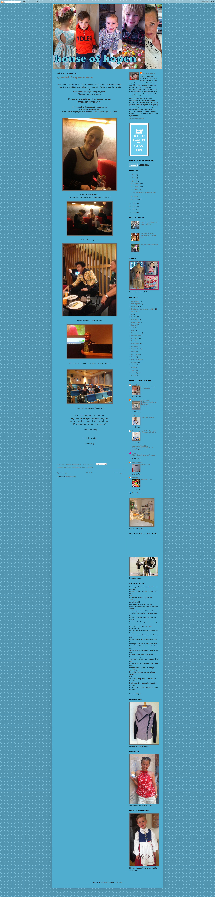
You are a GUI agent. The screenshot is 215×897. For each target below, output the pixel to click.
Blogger (119, 882)
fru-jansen (136, 477)
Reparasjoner (136, 359)
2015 (134, 178)
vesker (133, 375)
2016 (134, 175)
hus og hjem (135, 322)
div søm (134, 312)
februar (136, 199)
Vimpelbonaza (145, 464)
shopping (134, 362)
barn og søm (135, 304)
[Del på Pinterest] (105, 464)
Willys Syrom (137, 493)
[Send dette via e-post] (97, 464)
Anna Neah (136, 385)
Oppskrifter (135, 349)
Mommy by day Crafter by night (144, 431)
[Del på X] (101, 464)
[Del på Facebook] (103, 464)
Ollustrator (105, 882)
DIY (132, 314)
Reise (133, 357)
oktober (137, 190)
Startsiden (90, 473)
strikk (133, 367)
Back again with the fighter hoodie (143, 448)
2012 (134, 206)
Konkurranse (135, 333)
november (137, 187)
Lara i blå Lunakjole (147, 417)
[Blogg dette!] (99, 464)
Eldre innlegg (117, 473)
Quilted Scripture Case (148, 432)
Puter (133, 351)
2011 (134, 209)
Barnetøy (134, 306)
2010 (134, 212)
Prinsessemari (137, 462)
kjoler (133, 330)
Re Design (135, 354)
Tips (132, 370)
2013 (134, 203)
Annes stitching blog (140, 446)
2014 (134, 181)
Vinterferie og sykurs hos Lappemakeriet (149, 223)
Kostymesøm (136, 335)
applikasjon (135, 301)
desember (137, 183)
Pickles (134, 453)
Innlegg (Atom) (71, 476)
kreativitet (134, 338)
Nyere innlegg (62, 473)
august (136, 196)
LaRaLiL (135, 415)
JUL (132, 328)
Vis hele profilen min (136, 118)
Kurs (133, 341)
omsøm (134, 346)
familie (133, 317)
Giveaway (134, 320)
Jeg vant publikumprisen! (149, 244)
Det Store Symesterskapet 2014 (74, 467)
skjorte (133, 365)
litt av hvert (89, 467)
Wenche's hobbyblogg (140, 400)
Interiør (134, 325)
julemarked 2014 (146, 479)
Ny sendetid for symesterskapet (75, 77)
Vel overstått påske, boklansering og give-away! (148, 235)
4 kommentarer (88, 464)
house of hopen (148, 73)
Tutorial (134, 373)
